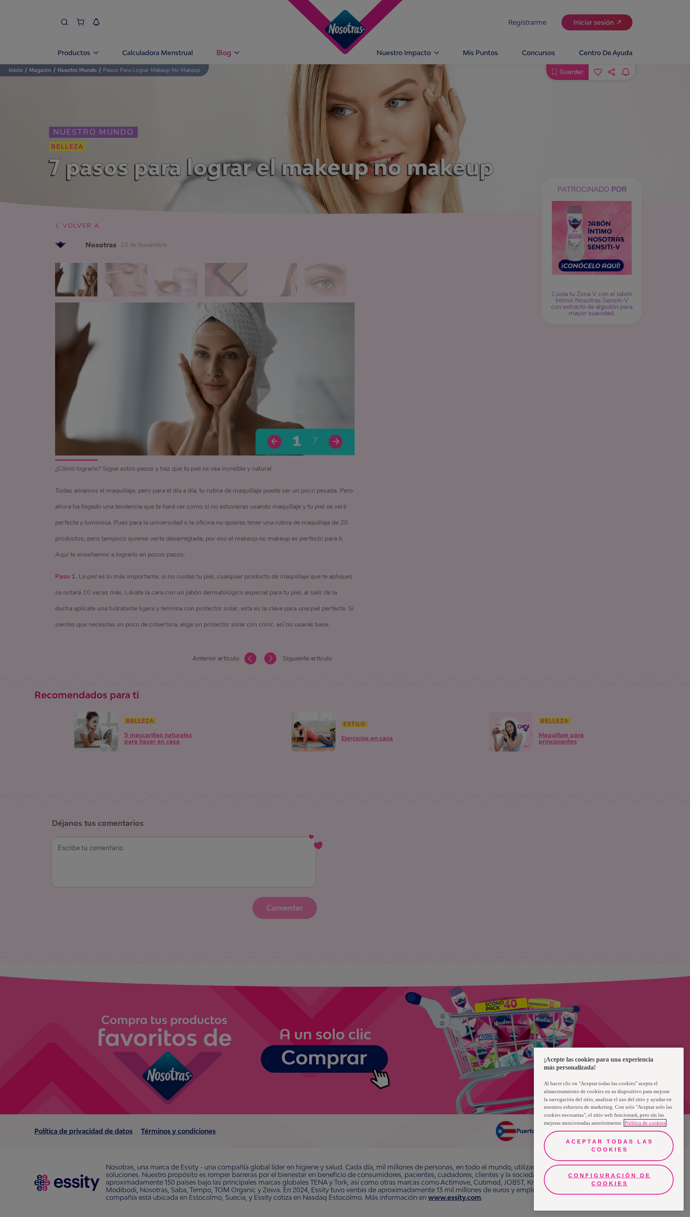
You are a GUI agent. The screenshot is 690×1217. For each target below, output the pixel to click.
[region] (609, 1129)
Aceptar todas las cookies (609, 1145)
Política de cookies (645, 1123)
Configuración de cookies (609, 1179)
